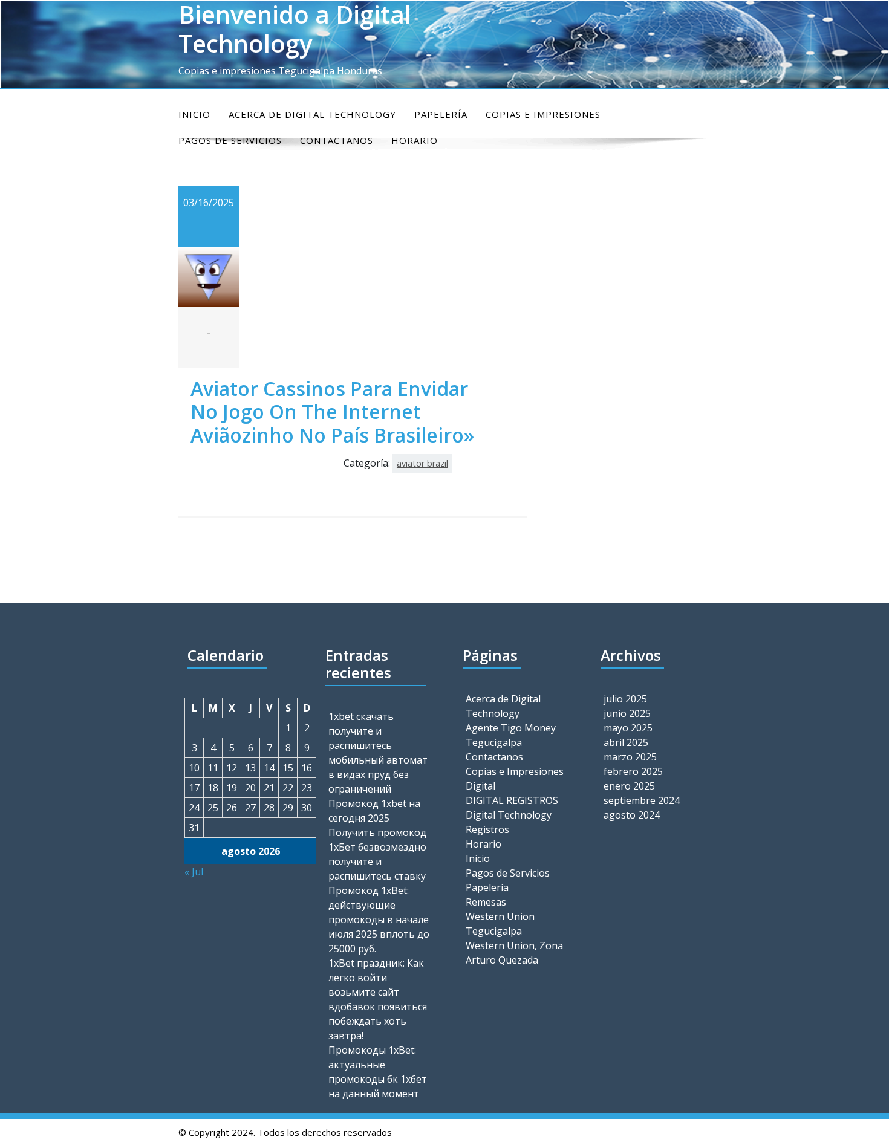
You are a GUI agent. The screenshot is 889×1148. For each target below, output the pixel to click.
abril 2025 (626, 742)
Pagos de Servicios (508, 873)
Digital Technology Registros (509, 822)
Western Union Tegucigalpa (500, 924)
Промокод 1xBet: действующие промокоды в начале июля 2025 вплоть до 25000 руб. (378, 919)
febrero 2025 (633, 771)
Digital (480, 786)
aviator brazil (422, 463)
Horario (483, 844)
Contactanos (494, 757)
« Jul (193, 871)
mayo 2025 (628, 728)
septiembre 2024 (642, 800)
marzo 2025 (630, 757)
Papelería (440, 114)
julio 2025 (625, 698)
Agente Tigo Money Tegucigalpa (511, 735)
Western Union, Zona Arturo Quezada (514, 953)
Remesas (486, 902)
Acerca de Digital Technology (312, 114)
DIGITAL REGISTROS (512, 800)
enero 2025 (629, 786)
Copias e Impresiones (543, 114)
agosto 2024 (632, 815)
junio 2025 (627, 713)
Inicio (194, 114)
